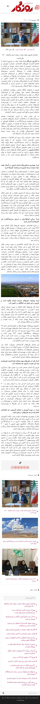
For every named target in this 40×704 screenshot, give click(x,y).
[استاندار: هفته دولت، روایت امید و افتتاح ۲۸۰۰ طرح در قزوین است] (20, 296)
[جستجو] (3, 693)
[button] (27, 467)
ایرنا (24, 61)
